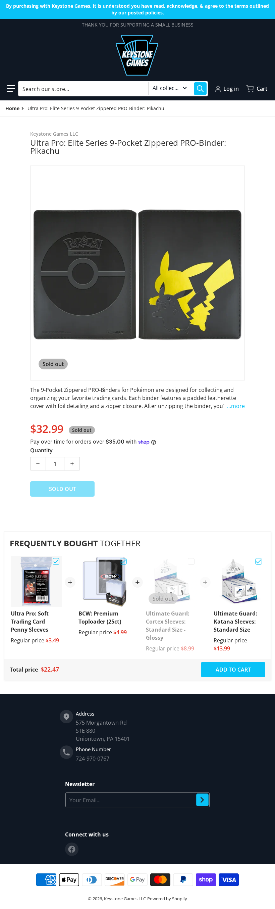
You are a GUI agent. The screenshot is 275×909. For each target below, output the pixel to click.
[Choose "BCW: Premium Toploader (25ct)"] (123, 561)
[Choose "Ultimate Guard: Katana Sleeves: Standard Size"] (258, 561)
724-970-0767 (92, 758)
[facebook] (71, 849)
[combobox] (113, 88)
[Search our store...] (200, 88)
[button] (11, 88)
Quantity (41, 450)
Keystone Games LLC (125, 899)
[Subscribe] (202, 799)
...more (236, 406)
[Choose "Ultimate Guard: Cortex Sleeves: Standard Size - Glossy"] (191, 561)
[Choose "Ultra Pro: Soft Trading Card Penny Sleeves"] (56, 561)
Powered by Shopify (167, 899)
